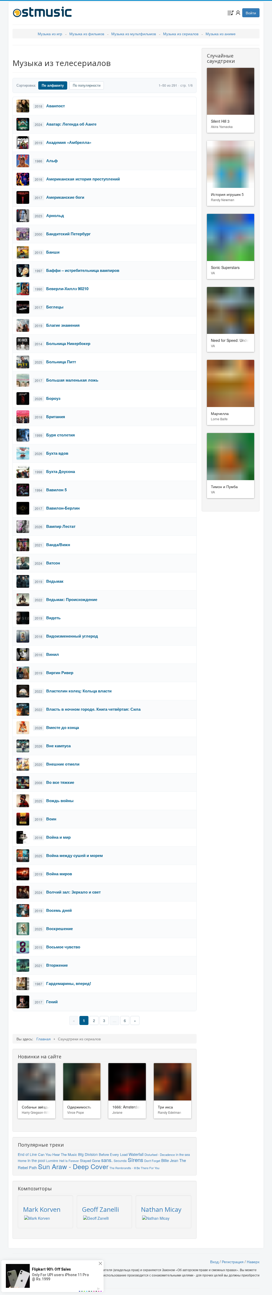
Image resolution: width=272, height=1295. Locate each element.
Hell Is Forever (69, 1161)
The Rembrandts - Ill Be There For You (134, 1168)
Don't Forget (152, 1161)
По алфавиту (53, 85)
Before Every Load (113, 1154)
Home (22, 1160)
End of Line (27, 1154)
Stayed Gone (90, 1160)
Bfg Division (88, 1154)
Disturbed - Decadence (159, 1154)
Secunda (120, 1160)
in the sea (183, 1154)
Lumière (52, 1161)
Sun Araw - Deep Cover (73, 1166)
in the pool (36, 1160)
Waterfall (136, 1154)
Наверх (253, 1261)
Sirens (135, 1160)
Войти (251, 12)
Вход (214, 1261)
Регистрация (233, 1261)
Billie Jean (169, 1160)
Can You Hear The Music (57, 1154)
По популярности (86, 85)
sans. (107, 1159)
